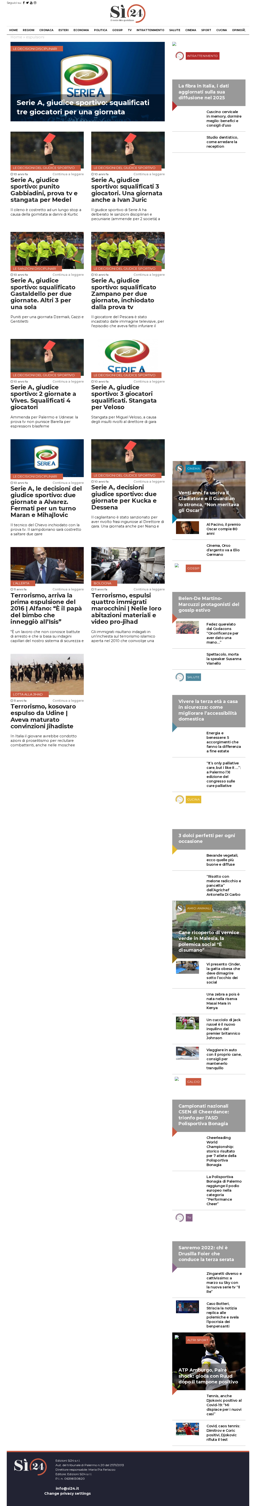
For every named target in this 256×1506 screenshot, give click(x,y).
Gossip (117, 30)
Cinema (190, 30)
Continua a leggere (68, 174)
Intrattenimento (150, 30)
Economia (81, 30)
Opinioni (238, 30)
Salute (174, 30)
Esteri (63, 30)
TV (130, 30)
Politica (100, 30)
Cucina (221, 30)
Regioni (28, 30)
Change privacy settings (67, 1493)
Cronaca (46, 30)
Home (13, 30)
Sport (206, 30)
